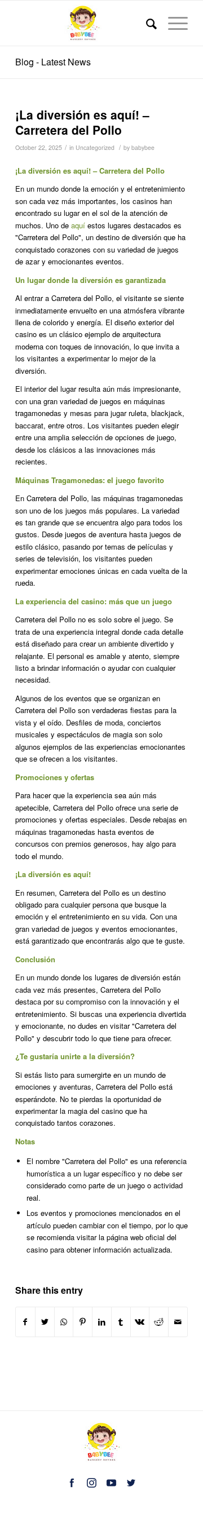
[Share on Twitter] (45, 1322)
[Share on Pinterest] (82, 1322)
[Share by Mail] (178, 1322)
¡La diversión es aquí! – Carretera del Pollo (82, 122)
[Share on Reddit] (158, 1322)
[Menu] (172, 23)
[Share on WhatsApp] (64, 1322)
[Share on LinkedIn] (101, 1322)
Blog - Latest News (53, 61)
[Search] (146, 23)
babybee (143, 147)
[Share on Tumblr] (121, 1322)
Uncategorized (95, 147)
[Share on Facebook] (25, 1322)
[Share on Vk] (140, 1322)
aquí (78, 225)
